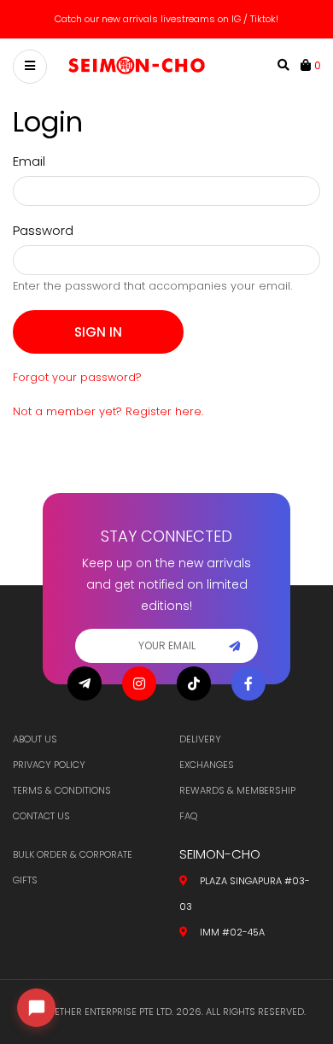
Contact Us (41, 816)
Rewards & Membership (237, 790)
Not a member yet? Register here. (108, 411)
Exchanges (206, 764)
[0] (307, 64)
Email (29, 161)
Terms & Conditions (62, 790)
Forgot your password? (77, 377)
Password (43, 230)
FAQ (188, 816)
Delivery (200, 739)
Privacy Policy (49, 764)
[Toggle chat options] (36, 1007)
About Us (35, 739)
